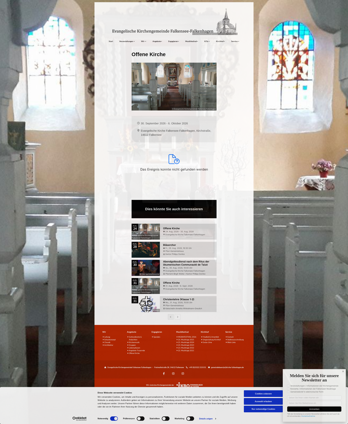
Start (111, 41)
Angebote (157, 41)
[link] (127, 41)
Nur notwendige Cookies (263, 409)
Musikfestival (191, 41)
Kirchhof (220, 41)
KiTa (206, 41)
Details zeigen (206, 418)
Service (234, 41)
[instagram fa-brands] (173, 374)
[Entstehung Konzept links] (209, 41)
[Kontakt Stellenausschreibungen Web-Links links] (238, 41)
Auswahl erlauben (263, 401)
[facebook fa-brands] (164, 374)
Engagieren (173, 41)
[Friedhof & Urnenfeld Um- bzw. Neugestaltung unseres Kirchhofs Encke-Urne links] (224, 41)
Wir (143, 41)
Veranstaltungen (126, 41)
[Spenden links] (178, 41)
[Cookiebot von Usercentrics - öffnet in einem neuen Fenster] (79, 419)
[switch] (141, 418)
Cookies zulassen (263, 393)
